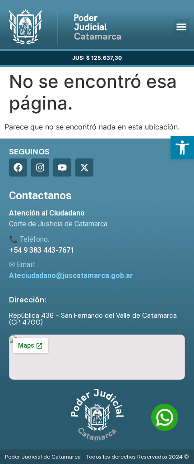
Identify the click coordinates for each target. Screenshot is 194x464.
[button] (181, 27)
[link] (182, 147)
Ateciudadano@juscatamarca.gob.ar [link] (71, 275)
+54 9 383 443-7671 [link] (41, 250)
